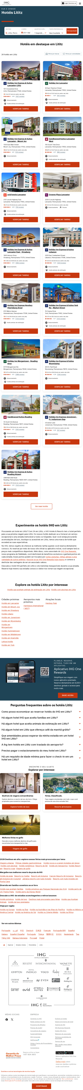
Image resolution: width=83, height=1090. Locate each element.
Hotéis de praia (6, 876)
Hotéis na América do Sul (25, 912)
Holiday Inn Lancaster (58, 83)
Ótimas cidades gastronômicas (28, 863)
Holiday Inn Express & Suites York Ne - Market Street (63, 307)
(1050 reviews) (19, 429)
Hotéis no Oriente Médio (48, 912)
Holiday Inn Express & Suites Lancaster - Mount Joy (19, 140)
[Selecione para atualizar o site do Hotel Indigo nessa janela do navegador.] (31, 971)
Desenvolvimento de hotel (64, 1022)
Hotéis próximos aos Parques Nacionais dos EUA (46, 889)
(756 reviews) (20, 207)
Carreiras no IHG (36, 1019)
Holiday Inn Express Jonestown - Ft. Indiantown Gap (63, 418)
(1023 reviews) (19, 485)
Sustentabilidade (36, 1034)
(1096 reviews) (61, 374)
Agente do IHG (60, 1025)
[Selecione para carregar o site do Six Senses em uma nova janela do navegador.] (15, 963)
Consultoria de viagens (38, 1031)
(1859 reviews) (19, 263)
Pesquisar (72, 31)
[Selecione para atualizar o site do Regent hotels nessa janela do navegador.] (27, 963)
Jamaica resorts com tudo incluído (36, 879)
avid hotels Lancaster (16, 195)
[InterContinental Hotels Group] (6, 3)
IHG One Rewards (68, 551)
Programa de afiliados (37, 1025)
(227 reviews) (61, 430)
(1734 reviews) (19, 318)
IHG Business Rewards (62, 1028)
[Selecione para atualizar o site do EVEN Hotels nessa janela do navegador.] (42, 980)
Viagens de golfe (23, 868)
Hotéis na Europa (7, 910)
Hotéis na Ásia (22, 910)
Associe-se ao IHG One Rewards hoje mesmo (45, 560)
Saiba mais (60, 1061)
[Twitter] (12, 1020)
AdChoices (34, 1040)
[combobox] (12, 33)
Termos (13, 1079)
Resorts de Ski (41, 866)
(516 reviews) (19, 152)
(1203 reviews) (61, 263)
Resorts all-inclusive (39, 876)
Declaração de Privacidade (13, 1080)
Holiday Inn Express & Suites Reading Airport (19, 473)
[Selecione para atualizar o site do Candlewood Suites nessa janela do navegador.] (41, 997)
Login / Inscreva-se (70, 3)
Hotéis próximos (7, 899)
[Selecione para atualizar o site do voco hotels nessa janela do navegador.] (44, 971)
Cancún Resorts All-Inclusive (61, 876)
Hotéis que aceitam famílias (11, 889)
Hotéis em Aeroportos (58, 866)
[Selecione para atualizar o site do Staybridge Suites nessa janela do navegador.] (53, 989)
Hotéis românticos (26, 866)
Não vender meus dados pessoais (63, 1045)
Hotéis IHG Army (60, 1031)
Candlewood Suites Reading (19, 417)
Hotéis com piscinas (9, 866)
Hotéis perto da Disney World (27, 892)
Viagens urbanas (7, 863)
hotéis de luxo (21, 899)
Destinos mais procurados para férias (44, 899)
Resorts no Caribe (21, 876)
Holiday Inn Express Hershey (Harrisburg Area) (19, 307)
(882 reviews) (61, 152)
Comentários (34, 1048)
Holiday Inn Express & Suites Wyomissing (61, 362)
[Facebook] (7, 1020)
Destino (8, 29)
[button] (80, 3)
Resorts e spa (9, 868)
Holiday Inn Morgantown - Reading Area (22, 362)
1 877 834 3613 (29, 1054)
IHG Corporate (35, 1037)
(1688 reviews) (19, 374)
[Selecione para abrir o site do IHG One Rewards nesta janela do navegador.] (41, 1005)
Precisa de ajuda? (36, 1028)
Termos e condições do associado (63, 1037)
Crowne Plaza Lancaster (59, 195)
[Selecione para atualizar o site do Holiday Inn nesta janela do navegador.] (68, 980)
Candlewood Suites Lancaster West (62, 140)
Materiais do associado (63, 1034)
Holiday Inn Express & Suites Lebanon (61, 251)
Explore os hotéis (61, 1019)
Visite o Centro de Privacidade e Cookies (41, 1044)
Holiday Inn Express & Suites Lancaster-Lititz (19, 84)
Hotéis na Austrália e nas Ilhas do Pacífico (47, 910)
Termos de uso (60, 1041)
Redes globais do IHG (37, 1022)
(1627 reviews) (20, 96)
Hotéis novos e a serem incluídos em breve (61, 863)
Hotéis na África (66, 912)
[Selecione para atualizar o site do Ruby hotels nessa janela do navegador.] (56, 971)
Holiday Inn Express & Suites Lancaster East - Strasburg (19, 251)
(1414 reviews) (61, 318)
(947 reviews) (61, 95)
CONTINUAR (41, 1086)
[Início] (4, 945)
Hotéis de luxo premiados (18, 902)
